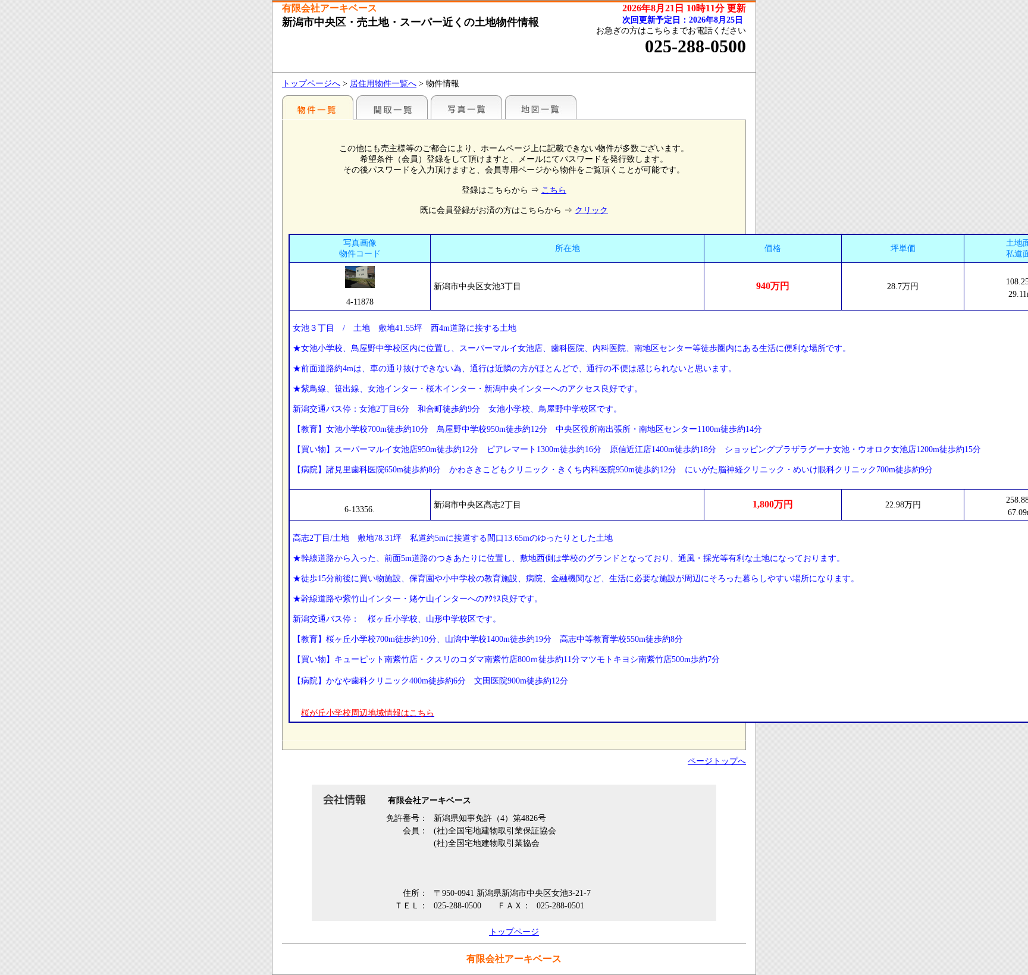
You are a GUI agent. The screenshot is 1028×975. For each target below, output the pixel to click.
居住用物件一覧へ (383, 83)
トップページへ (311, 83)
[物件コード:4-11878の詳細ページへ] (360, 277)
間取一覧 (392, 107)
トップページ (514, 931)
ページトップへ (717, 761)
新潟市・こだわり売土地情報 (317, 107)
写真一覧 (466, 107)
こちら (553, 190)
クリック (591, 210)
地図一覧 (540, 107)
